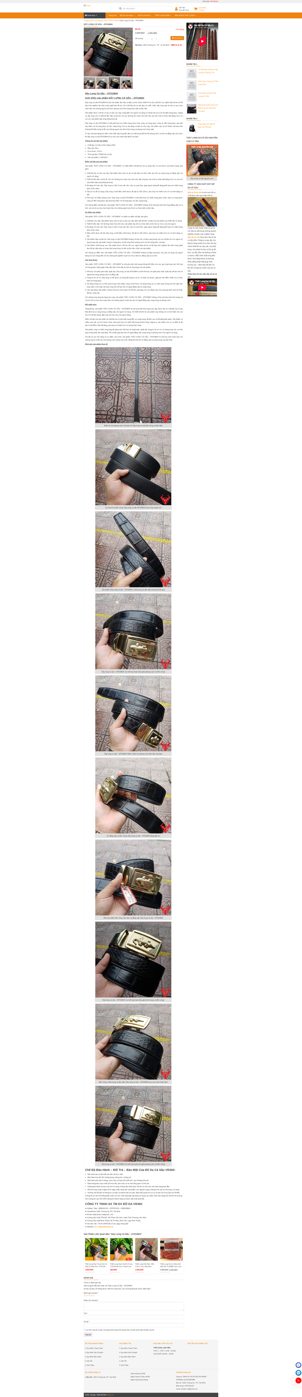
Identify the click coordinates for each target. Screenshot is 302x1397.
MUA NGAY (178, 38)
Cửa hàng (97, 20)
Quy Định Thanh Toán (94, 1348)
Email (86, 1322)
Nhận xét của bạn (91, 1300)
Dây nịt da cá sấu (195, 192)
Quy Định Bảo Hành (93, 1357)
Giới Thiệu (90, 1365)
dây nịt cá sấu (194, 237)
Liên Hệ (89, 1361)
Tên (86, 1313)
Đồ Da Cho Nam (126, 15)
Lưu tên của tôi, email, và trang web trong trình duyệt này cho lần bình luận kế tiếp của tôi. (120, 1330)
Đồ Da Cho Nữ (144, 15)
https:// (103, 1227)
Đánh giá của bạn (91, 1293)
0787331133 (214, 1)
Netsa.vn (110, 1395)
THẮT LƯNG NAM (162, 15)
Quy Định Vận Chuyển (94, 1352)
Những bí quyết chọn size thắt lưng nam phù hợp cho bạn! (208, 108)
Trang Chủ (112, 15)
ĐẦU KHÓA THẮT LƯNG (185, 15)
